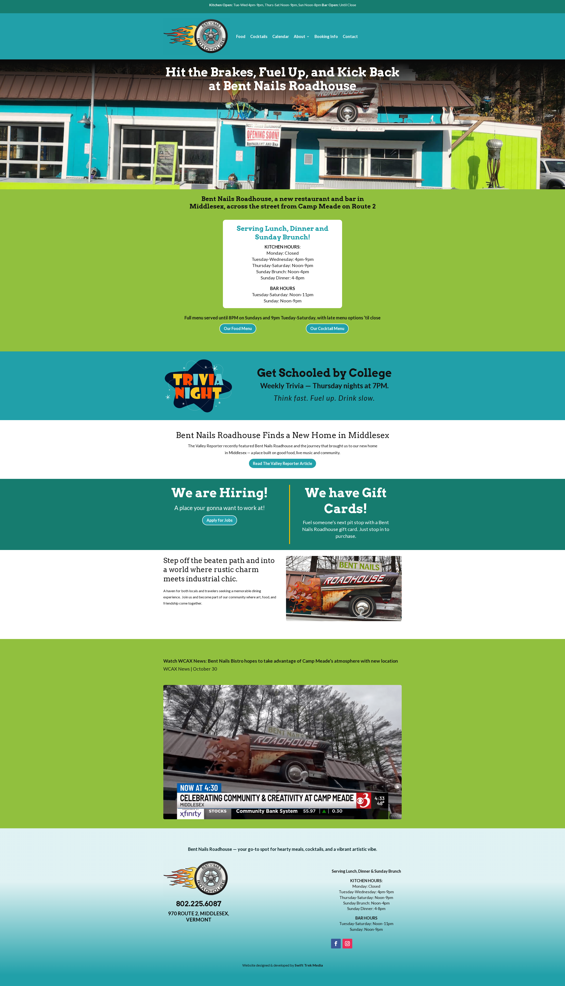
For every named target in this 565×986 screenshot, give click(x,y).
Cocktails (258, 36)
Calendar (280, 36)
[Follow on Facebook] (336, 943)
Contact (350, 36)
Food (240, 36)
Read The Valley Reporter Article (282, 463)
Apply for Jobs (220, 520)
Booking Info (326, 36)
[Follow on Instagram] (347, 943)
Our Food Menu (238, 328)
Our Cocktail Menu (327, 328)
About (299, 36)
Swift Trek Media (309, 965)
